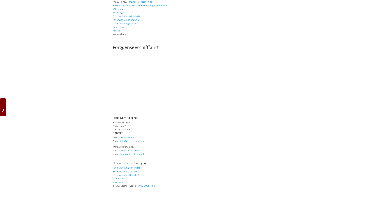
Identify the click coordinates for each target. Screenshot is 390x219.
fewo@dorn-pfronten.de (132, 154)
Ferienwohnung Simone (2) (126, 19)
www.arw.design (146, 185)
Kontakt (117, 30)
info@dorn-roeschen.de (132, 141)
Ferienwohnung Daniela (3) (126, 23)
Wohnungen (119, 12)
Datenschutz (119, 178)
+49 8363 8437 (128, 137)
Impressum (118, 182)
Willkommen (119, 9)
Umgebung (118, 27)
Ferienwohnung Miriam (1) (126, 16)
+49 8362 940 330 (130, 150)
